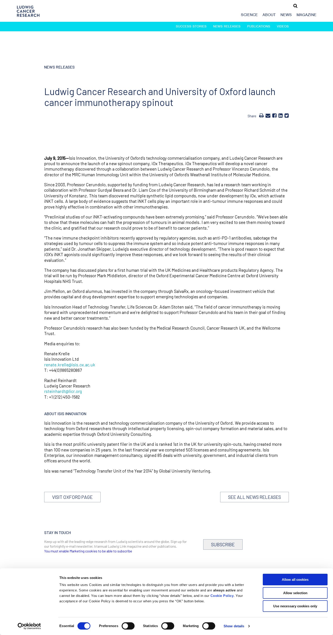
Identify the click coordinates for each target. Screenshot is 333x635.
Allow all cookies (295, 579)
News (286, 14)
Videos (283, 26)
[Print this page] (261, 115)
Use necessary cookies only (295, 606)
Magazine (306, 14)
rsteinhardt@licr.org (63, 391)
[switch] (128, 626)
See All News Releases (254, 497)
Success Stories (191, 26)
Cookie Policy (222, 596)
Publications (258, 26)
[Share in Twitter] (287, 115)
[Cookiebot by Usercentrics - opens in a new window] (29, 626)
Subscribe (223, 544)
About (269, 14)
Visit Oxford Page (72, 497)
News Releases (227, 26)
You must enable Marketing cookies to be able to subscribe (88, 551)
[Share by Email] (267, 115)
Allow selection (295, 593)
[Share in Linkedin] (280, 115)
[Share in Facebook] (274, 115)
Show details (234, 626)
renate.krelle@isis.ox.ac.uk (69, 364)
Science (249, 14)
